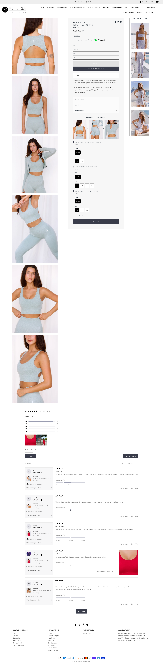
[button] (80, 31)
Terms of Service (18, 643)
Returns (15, 636)
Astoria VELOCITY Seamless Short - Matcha (86, 167)
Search (50, 633)
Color (74, 45)
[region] (36, 440)
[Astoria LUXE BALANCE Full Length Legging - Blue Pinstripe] (140, 64)
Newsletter (51, 638)
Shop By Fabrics (94, 7)
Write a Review (132, 457)
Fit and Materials (79, 100)
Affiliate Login (87, 633)
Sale (126, 7)
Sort (123, 463)
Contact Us (16, 638)
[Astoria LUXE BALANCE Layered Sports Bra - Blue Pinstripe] (140, 35)
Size (74, 53)
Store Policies (17, 640)
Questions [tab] (38, 451)
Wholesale (51, 645)
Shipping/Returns (79, 110)
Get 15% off (150, 12)
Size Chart (135, 7)
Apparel (106, 7)
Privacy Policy (52, 648)
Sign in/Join (145, 2)
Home (42, 7)
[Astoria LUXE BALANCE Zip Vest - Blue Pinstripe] (140, 122)
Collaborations (52, 643)
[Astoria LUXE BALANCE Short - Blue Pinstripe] (140, 93)
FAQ (14, 633)
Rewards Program (53, 636)
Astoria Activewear (85, 661)
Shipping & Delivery (19, 645)
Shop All (50, 7)
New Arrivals (62, 7)
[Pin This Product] (121, 22)
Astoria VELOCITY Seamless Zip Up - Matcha (86, 191)
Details (77, 75)
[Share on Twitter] (118, 22)
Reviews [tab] (29, 451)
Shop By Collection (77, 7)
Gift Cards (51, 640)
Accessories (117, 7)
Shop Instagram (149, 7)
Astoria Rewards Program (133, 12)
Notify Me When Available (96, 68)
